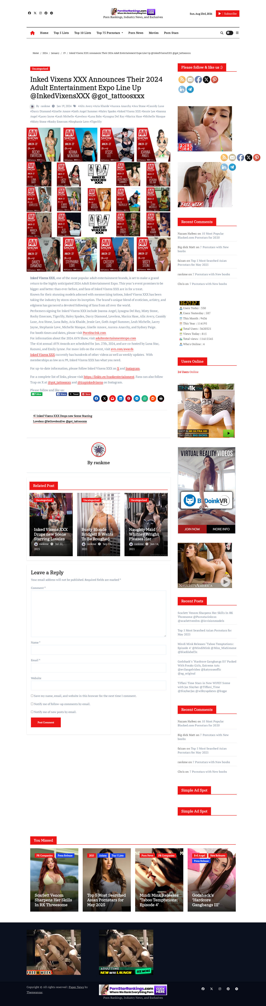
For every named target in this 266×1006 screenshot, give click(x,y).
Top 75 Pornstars (109, 33)
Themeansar (34, 992)
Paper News (76, 987)
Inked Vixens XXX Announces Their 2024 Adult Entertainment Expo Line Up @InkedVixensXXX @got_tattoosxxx (96, 87)
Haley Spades (108, 111)
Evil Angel (199, 855)
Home (44, 33)
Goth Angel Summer (85, 111)
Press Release (65, 855)
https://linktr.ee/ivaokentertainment (109, 377)
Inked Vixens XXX (130, 111)
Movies (154, 33)
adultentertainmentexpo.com (116, 338)
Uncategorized (40, 68)
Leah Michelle (65, 116)
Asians (103, 855)
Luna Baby (95, 116)
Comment (38, 588)
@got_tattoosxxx (59, 382)
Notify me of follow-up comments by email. (62, 704)
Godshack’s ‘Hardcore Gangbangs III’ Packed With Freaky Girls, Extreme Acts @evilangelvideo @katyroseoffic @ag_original (207, 667)
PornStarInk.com (94, 333)
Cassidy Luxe (156, 106)
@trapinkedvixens (90, 382)
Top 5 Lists (61, 33)
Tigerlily (96, 121)
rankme (45, 106)
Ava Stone (139, 106)
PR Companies (45, 855)
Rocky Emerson (58, 121)
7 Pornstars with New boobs (211, 274)
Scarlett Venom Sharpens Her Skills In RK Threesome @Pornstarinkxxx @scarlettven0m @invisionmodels (205, 617)
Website (36, 678)
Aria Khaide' (102, 106)
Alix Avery (86, 106)
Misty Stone (39, 121)
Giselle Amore (62, 111)
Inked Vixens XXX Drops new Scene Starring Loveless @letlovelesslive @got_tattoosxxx (51, 539)
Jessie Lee (149, 111)
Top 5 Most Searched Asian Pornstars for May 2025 (202, 263)
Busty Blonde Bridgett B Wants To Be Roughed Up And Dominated (99, 536)
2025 (91, 855)
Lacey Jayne (47, 116)
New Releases (217, 855)
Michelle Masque (154, 116)
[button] (237, 32)
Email (35, 660)
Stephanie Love (79, 121)
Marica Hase (134, 116)
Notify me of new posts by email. (55, 712)
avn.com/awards (122, 349)
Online (188, 372)
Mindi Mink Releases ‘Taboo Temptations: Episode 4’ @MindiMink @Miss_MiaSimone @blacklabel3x (207, 648)
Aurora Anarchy (121, 106)
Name (35, 642)
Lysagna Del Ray (114, 116)
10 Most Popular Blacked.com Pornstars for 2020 (201, 235)
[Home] (32, 32)
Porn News (135, 33)
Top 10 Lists (82, 33)
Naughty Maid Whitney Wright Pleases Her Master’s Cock (144, 536)
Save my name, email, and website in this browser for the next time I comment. (85, 696)
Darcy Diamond (41, 111)
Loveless (81, 116)
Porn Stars (171, 33)
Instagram (133, 368)
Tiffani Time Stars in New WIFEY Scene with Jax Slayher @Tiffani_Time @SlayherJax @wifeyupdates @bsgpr (204, 687)
